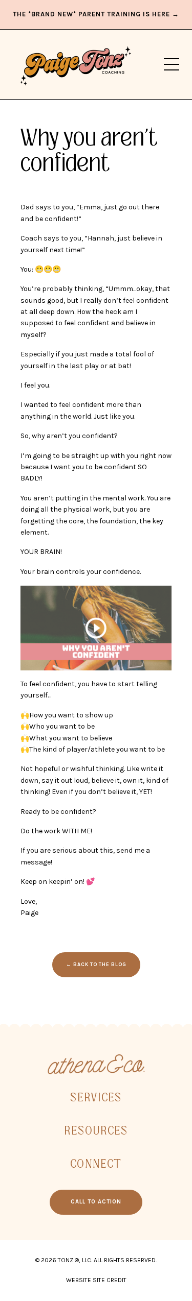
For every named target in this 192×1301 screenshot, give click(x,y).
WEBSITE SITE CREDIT (96, 1280)
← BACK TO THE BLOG (96, 964)
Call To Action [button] (96, 1201)
